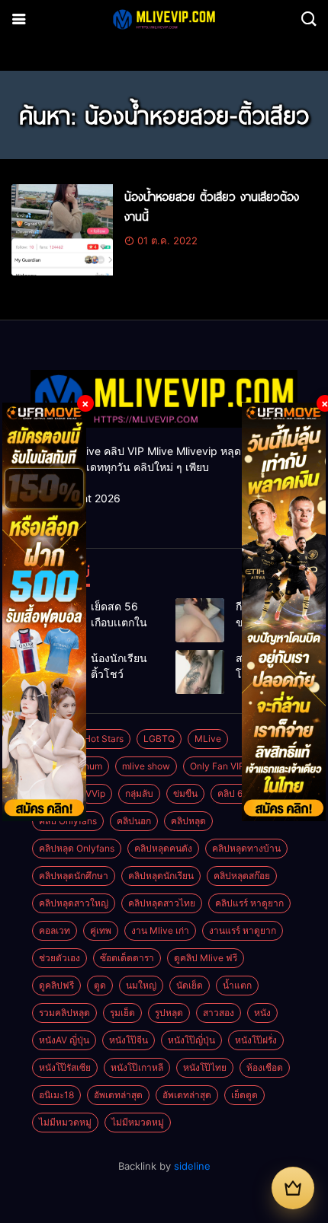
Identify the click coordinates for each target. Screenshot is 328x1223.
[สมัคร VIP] (293, 1188)
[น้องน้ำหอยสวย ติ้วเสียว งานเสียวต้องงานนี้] (62, 229)
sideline (192, 1166)
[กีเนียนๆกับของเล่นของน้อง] (199, 620)
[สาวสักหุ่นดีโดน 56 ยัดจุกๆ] (199, 672)
